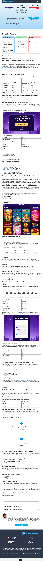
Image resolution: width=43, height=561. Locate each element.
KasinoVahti (21, 554)
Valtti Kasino (34, 79)
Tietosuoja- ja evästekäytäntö (28, 553)
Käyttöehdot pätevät (34, 19)
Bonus (3, 104)
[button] (21, 500)
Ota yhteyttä (12, 553)
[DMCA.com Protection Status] (12, 542)
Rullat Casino (24, 79)
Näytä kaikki (36, 252)
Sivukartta (37, 553)
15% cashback (10, 169)
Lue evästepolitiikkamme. (27, 559)
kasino (24, 62)
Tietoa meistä (5, 553)
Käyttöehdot (18, 553)
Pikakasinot (4, 55)
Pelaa (33, 17)
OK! (20, 559)
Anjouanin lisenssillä (24, 380)
